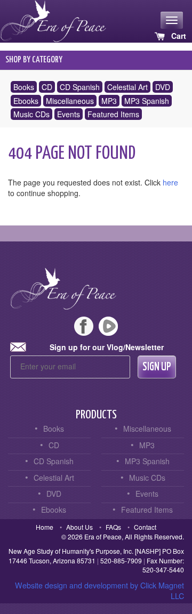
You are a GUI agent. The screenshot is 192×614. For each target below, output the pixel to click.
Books (23, 87)
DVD (162, 87)
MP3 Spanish (146, 100)
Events (68, 114)
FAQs (113, 526)
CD (47, 87)
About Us (79, 526)
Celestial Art (127, 87)
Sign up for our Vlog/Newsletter (107, 347)
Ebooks (25, 100)
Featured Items (113, 114)
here (170, 182)
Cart (177, 35)
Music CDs (31, 114)
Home (44, 526)
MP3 (109, 100)
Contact (145, 526)
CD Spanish (80, 87)
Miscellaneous (70, 100)
